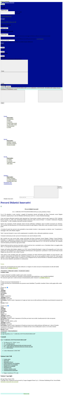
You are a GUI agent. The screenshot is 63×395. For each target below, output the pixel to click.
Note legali (6, 360)
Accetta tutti (24, 270)
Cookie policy (7, 359)
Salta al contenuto (5, 1)
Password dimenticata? (6, 16)
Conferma (8, 86)
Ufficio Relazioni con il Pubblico (12, 363)
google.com (4, 287)
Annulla (3, 86)
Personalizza (4, 270)
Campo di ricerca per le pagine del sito (10, 197)
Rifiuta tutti (13, 270)
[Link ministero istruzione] (7, 2)
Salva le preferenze (12, 331)
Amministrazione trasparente (11, 370)
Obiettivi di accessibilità (9, 366)
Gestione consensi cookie (10, 369)
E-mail (16, 36)
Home (59, 186)
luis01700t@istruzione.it (19, 345)
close (2, 103)
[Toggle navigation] (13, 96)
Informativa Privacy (8, 362)
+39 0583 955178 (10, 344)
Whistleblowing (7, 367)
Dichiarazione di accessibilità (11, 364)
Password (17, 13)
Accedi (2, 4)
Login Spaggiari (40, 38)
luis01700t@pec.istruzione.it (20, 346)
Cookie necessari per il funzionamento (10, 282)
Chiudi (2, 47)
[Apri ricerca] (50, 96)
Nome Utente (18, 12)
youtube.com (4, 305)
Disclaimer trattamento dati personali (9, 381)
